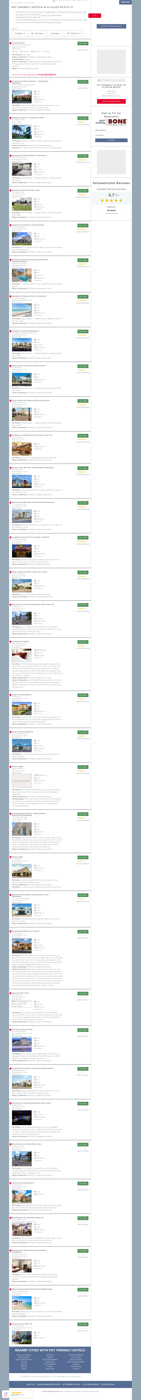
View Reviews (111, 210)
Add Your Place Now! (111, 101)
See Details (83, 43)
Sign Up (90, 3)
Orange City (49, 1362)
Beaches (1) (111, 91)
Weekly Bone (111, 3)
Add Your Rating (83, 50)
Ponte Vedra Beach (76, 1355)
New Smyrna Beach (50, 1359)
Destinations (70, 3)
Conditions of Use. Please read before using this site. (81, 1391)
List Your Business (91, 1384)
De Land (24, 1362)
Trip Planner (38, 3)
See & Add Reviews (82, 124)
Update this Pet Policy (44, 57)
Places (82, 3)
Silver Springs (76, 1366)
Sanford (76, 1364)
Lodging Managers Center (48, 1384)
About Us (30, 1384)
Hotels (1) (111, 94)
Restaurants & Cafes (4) (111, 96)
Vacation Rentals (54, 3)
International (108, 1384)
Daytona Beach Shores (24, 1359)
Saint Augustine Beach (76, 1362)
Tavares (76, 1369)
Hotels (27, 3)
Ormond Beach (50, 1364)
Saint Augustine (76, 1359)
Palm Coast (50, 1369)
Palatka (50, 1366)
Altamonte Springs (24, 1355)
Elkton (23, 1369)
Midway (50, 1357)
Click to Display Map (111, 26)
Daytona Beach (24, 1357)
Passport (125, 2)
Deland (24, 1364)
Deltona (24, 1366)
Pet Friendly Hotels (71, 1384)
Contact (100, 3)
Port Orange (76, 1357)
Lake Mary (50, 1355)
